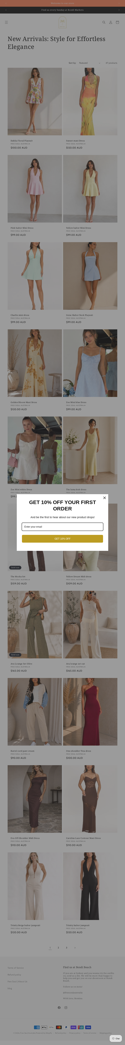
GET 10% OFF (63, 538)
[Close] (104, 497)
